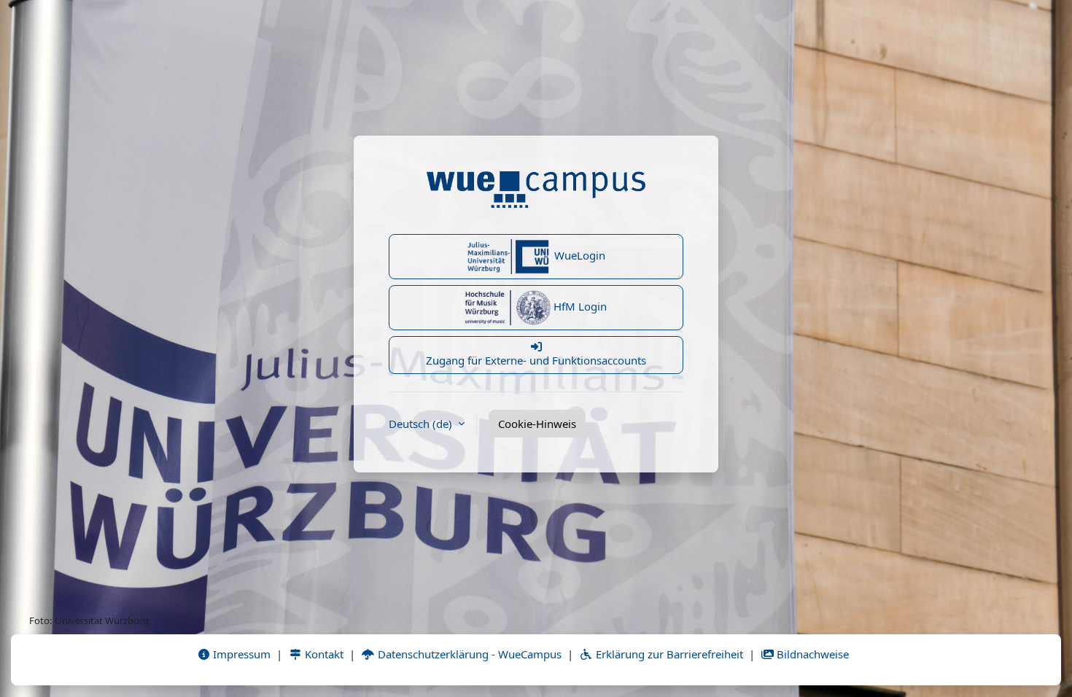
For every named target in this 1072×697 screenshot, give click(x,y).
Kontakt (322, 654)
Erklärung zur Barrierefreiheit (668, 654)
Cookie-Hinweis (537, 423)
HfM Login (579, 306)
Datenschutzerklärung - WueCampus (468, 654)
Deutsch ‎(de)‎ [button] (422, 423)
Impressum (240, 654)
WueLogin (578, 255)
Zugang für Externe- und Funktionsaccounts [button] (536, 360)
